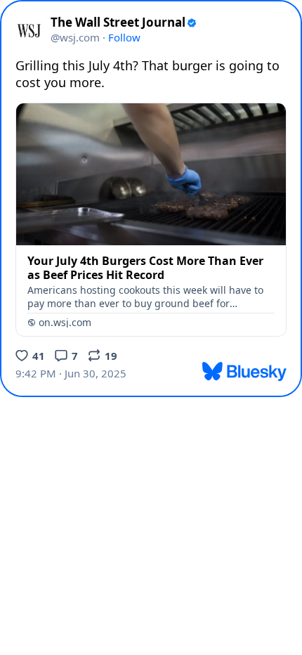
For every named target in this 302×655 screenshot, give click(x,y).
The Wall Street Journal (118, 22)
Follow (124, 37)
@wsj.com (75, 37)
